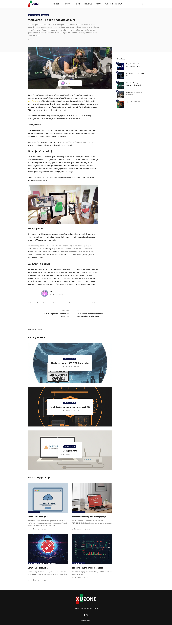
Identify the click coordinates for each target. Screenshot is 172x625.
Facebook (37, 303)
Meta (54, 303)
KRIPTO (67, 4)
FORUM (98, 4)
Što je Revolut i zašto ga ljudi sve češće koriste (134, 65)
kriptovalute (46, 303)
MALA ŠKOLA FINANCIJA (113, 4)
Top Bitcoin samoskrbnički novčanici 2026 (70, 407)
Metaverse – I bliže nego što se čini (134, 93)
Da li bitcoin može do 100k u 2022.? (135, 75)
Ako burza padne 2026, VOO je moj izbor (70, 363)
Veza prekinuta (70, 451)
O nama (76, 608)
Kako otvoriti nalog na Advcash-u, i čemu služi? (134, 84)
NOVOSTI (56, 4)
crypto (30, 303)
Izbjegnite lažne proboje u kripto (87, 568)
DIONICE (77, 4)
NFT (69, 303)
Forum (83, 608)
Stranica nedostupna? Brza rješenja (89, 517)
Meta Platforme (33, 101)
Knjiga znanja (34, 15)
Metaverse (62, 303)
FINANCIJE (88, 4)
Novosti (45, 15)
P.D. (69, 83)
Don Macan (66, 367)
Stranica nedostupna (38, 517)
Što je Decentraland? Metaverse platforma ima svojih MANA (90, 315)
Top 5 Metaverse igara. (133, 102)
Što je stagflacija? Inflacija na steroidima (56, 315)
